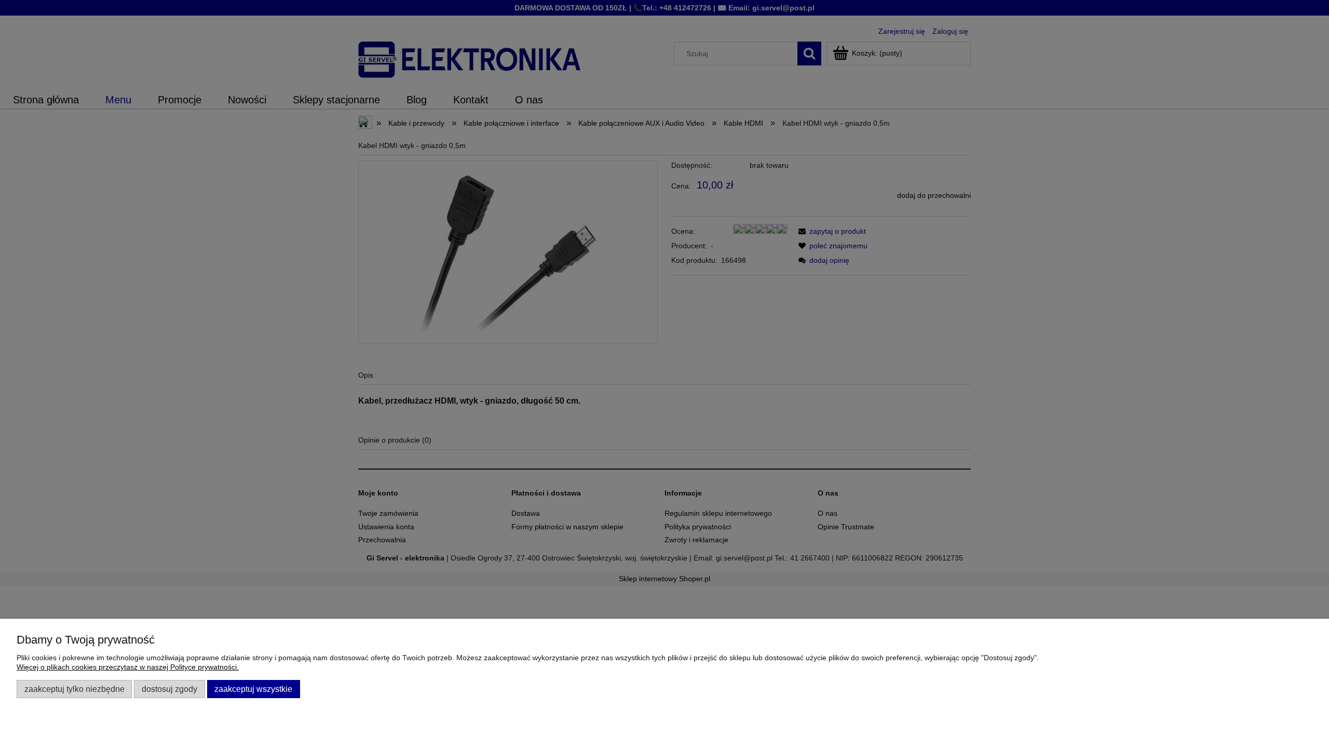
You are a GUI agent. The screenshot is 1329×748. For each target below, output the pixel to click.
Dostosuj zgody (169, 688)
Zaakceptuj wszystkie (253, 688)
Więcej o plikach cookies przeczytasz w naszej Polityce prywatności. (128, 667)
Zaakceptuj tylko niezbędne (74, 688)
